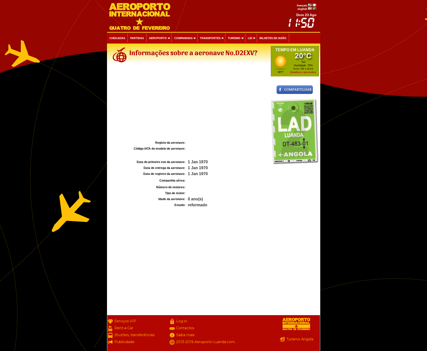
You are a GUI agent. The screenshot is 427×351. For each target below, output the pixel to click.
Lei (250, 38)
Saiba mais (185, 335)
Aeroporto (158, 38)
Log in (181, 321)
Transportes (210, 38)
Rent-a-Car (123, 328)
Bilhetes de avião (272, 38)
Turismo (234, 38)
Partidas (137, 38)
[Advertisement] (188, 102)
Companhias (183, 38)
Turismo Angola (299, 339)
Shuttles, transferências (134, 335)
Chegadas (117, 38)
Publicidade (124, 342)
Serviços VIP (125, 321)
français (302, 5)
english (302, 8)
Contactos (185, 328)
